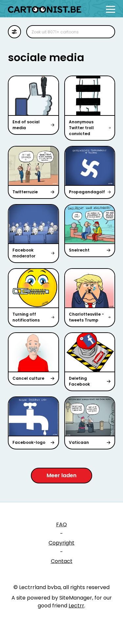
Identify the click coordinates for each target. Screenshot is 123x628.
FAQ (61, 524)
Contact (61, 561)
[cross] (106, 32)
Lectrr (76, 605)
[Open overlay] (110, 9)
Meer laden (61, 475)
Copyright (61, 543)
